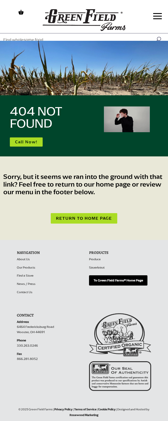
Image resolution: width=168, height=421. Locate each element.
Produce (95, 259)
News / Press (26, 284)
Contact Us (24, 292)
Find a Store (25, 275)
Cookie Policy (107, 409)
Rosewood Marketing (84, 415)
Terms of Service (85, 409)
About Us (23, 259)
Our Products (26, 267)
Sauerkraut (97, 267)
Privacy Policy (63, 409)
